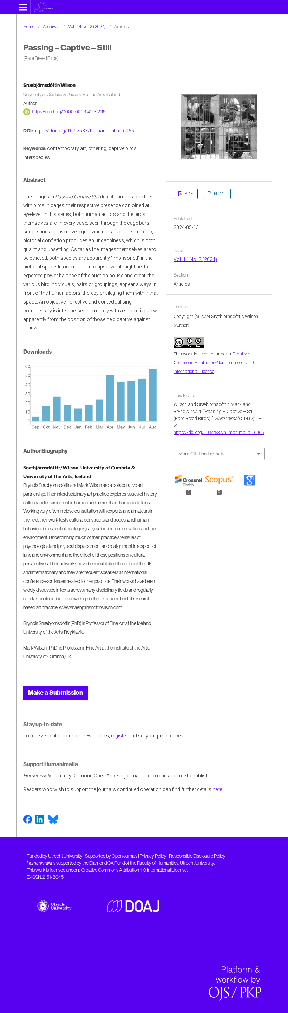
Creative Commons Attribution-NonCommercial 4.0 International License (214, 362)
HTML (219, 193)
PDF (188, 193)
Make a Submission (55, 692)
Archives (51, 26)
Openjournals (124, 856)
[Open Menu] (23, 7)
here (217, 789)
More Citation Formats (201, 453)
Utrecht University (65, 856)
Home (28, 26)
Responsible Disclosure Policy (197, 856)
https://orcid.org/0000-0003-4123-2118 (68, 111)
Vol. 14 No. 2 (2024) (87, 26)
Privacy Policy (153, 856)
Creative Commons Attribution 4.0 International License (134, 870)
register (119, 736)
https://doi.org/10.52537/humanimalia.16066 (83, 131)
